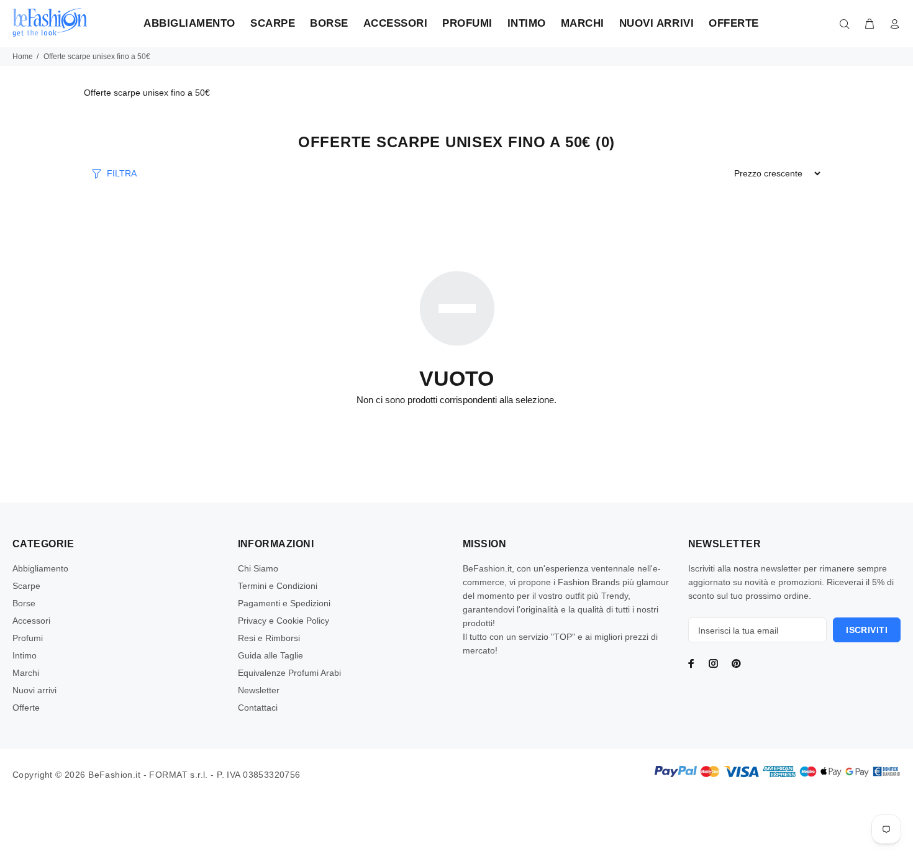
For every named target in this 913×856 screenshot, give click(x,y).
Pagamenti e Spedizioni (284, 603)
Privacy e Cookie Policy (283, 621)
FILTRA (122, 173)
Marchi (25, 673)
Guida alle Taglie (270, 655)
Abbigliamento (40, 568)
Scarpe (26, 586)
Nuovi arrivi (34, 690)
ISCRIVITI (867, 630)
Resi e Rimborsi (269, 638)
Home (22, 56)
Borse (23, 603)
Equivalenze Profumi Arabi (289, 673)
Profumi (27, 638)
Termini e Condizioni (277, 586)
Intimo (24, 655)
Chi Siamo (258, 568)
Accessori (31, 621)
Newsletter (258, 690)
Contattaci (258, 708)
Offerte (26, 708)
